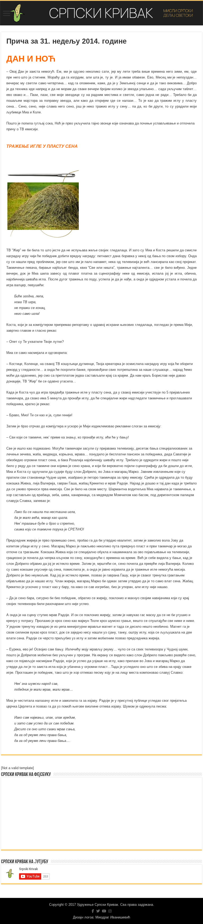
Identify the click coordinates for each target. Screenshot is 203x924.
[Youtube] (104, 911)
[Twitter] (98, 911)
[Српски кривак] (101, 13)
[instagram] (110, 911)
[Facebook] (93, 911)
